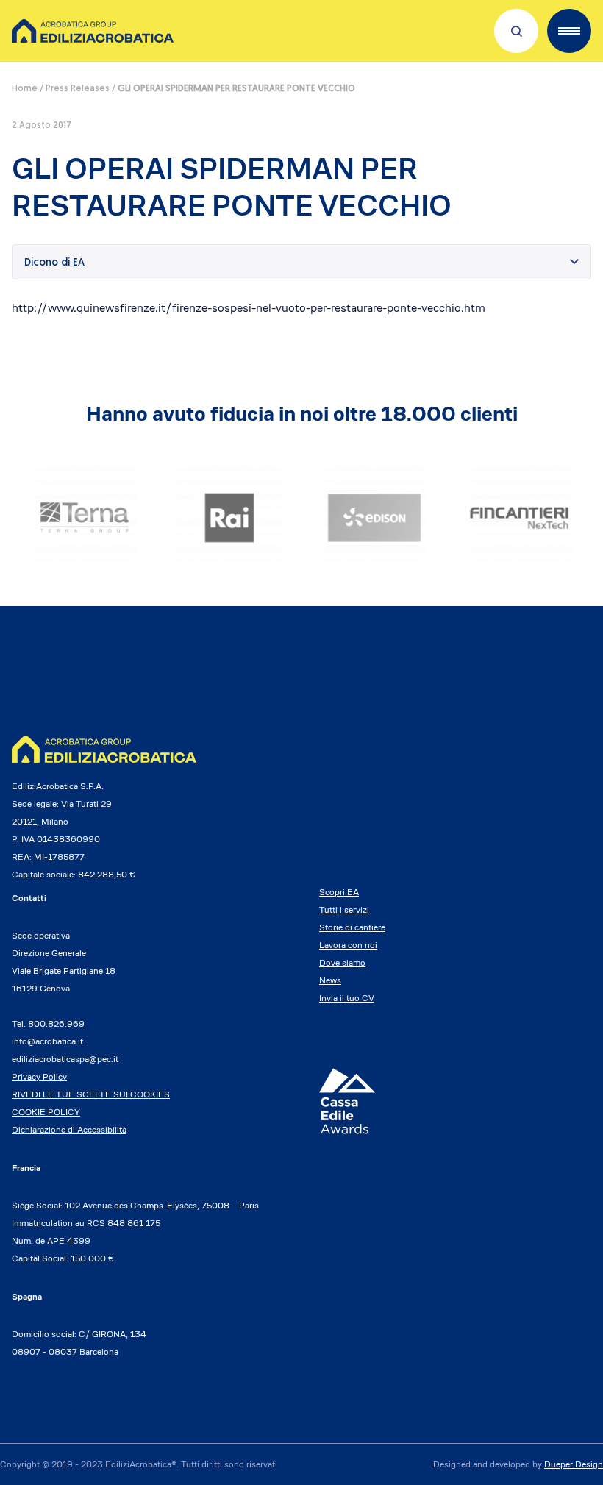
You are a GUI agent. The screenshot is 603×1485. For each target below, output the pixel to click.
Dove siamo (342, 962)
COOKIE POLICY (46, 1111)
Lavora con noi (348, 944)
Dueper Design (573, 1464)
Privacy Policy (39, 1076)
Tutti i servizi (344, 909)
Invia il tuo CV (346, 997)
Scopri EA (339, 891)
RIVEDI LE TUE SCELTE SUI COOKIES (91, 1094)
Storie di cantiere (352, 927)
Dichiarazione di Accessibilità (69, 1129)
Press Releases (78, 89)
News (330, 980)
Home (25, 89)
